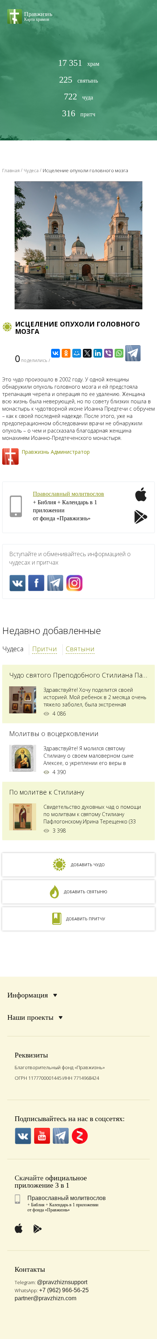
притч (78, 113)
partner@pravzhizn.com (45, 1298)
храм (78, 63)
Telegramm (55, 583)
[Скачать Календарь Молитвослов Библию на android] (141, 517)
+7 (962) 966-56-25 (64, 1290)
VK (17, 583)
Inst (74, 583)
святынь (78, 79)
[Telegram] (133, 353)
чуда (78, 96)
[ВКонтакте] (55, 353)
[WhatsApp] (119, 353)
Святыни (80, 648)
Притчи (44, 648)
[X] (87, 353)
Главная (11, 170)
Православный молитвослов (68, 494)
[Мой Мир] (76, 353)
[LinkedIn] (97, 353)
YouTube (42, 1136)
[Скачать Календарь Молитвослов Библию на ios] (141, 498)
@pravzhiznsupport (62, 1282)
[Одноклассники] (66, 353)
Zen (80, 1136)
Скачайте (29, 1178)
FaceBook (36, 583)
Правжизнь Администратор (56, 451)
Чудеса (12, 648)
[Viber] (108, 353)
